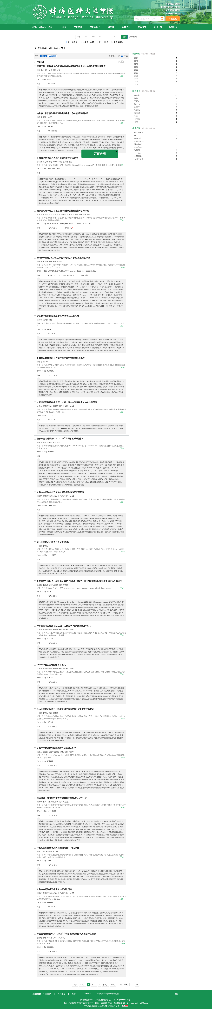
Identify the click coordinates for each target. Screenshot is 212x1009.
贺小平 (55, 851)
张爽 (57, 802)
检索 (124, 37)
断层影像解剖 (139, 141)
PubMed (88, 994)
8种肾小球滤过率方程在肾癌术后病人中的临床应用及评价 (63, 258)
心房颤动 (138, 156)
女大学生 (138, 153)
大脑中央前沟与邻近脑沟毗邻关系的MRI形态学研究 (60, 492)
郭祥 (88, 214)
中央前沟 (138, 147)
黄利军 (55, 162)
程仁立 (47, 70)
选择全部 (40, 62)
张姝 (54, 262)
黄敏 (67, 802)
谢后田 (65, 162)
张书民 (45, 546)
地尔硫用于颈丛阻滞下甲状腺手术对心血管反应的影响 (62, 113)
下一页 (105, 985)
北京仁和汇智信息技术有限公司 (104, 1006)
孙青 (44, 938)
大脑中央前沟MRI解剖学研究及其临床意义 (56, 748)
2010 (136, 61)
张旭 (44, 802)
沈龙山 (39, 406)
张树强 (49, 117)
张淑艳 (51, 585)
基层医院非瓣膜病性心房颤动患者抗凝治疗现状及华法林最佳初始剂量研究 (71, 66)
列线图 (137, 150)
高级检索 (172, 18)
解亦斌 (53, 938)
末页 (113, 985)
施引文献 (67, 228)
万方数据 (62, 994)
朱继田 (63, 214)
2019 (136, 67)
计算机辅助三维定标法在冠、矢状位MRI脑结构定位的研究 (64, 626)
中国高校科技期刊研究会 (108, 994)
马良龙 (39, 546)
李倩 (42, 214)
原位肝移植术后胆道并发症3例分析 (53, 542)
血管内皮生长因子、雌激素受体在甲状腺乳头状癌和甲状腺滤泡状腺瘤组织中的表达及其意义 (79, 581)
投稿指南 (142, 27)
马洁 (54, 442)
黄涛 (60, 162)
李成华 (45, 362)
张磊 (50, 406)
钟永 (44, 442)
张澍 (38, 70)
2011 (136, 76)
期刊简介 (78, 27)
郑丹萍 (39, 262)
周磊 (52, 802)
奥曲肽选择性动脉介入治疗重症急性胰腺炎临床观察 (61, 358)
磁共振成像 (138, 132)
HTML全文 (51, 275)
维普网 (75, 994)
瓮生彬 (39, 585)
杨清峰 (39, 802)
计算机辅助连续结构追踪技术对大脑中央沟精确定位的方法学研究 (67, 402)
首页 (64, 27)
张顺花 (55, 406)
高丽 (80, 214)
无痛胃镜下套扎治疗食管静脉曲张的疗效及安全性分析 (62, 798)
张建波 (45, 585)
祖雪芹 (69, 214)
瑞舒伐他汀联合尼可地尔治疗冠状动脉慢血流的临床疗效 (63, 211)
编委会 (111, 27)
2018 (136, 64)
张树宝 (39, 320)
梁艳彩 (59, 262)
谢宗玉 (137, 107)
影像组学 (138, 138)
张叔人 (59, 442)
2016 (136, 82)
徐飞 (58, 70)
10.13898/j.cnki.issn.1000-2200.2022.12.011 (78, 271)
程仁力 (39, 162)
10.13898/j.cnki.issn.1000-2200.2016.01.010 (73, 224)
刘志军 (71, 406)
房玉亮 (61, 802)
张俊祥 (65, 406)
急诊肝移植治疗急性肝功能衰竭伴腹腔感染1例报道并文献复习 (65, 709)
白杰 (60, 585)
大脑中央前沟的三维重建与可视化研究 (54, 889)
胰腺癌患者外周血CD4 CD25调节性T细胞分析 (60, 438)
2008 (136, 79)
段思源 (43, 117)
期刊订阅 (157, 27)
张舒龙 (39, 362)
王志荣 (45, 162)
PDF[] (52, 84)
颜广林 (45, 320)
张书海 (137, 119)
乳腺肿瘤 (138, 144)
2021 (136, 58)
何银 (50, 320)
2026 (136, 85)
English (173, 27)
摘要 (38, 84)
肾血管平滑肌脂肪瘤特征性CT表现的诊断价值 (58, 316)
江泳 (48, 802)
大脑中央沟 (138, 159)
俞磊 (50, 713)
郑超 (56, 585)
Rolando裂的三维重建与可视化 (51, 665)
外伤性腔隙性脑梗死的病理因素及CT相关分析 (58, 848)
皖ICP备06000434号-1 (123, 1000)
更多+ (122, 76)
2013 (136, 73)
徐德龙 (65, 585)
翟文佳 (45, 262)
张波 (50, 851)
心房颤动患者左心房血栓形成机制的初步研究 (57, 158)
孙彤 (42, 70)
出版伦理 (126, 27)
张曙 (38, 117)
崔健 (50, 262)
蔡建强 (49, 442)
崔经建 (55, 713)
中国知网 (47, 994)
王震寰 (45, 406)
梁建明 (39, 442)
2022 (136, 70)
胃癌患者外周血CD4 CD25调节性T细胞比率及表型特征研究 (66, 934)
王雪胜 (47, 214)
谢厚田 (53, 70)
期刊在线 (94, 27)
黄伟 (84, 214)
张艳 (60, 406)
